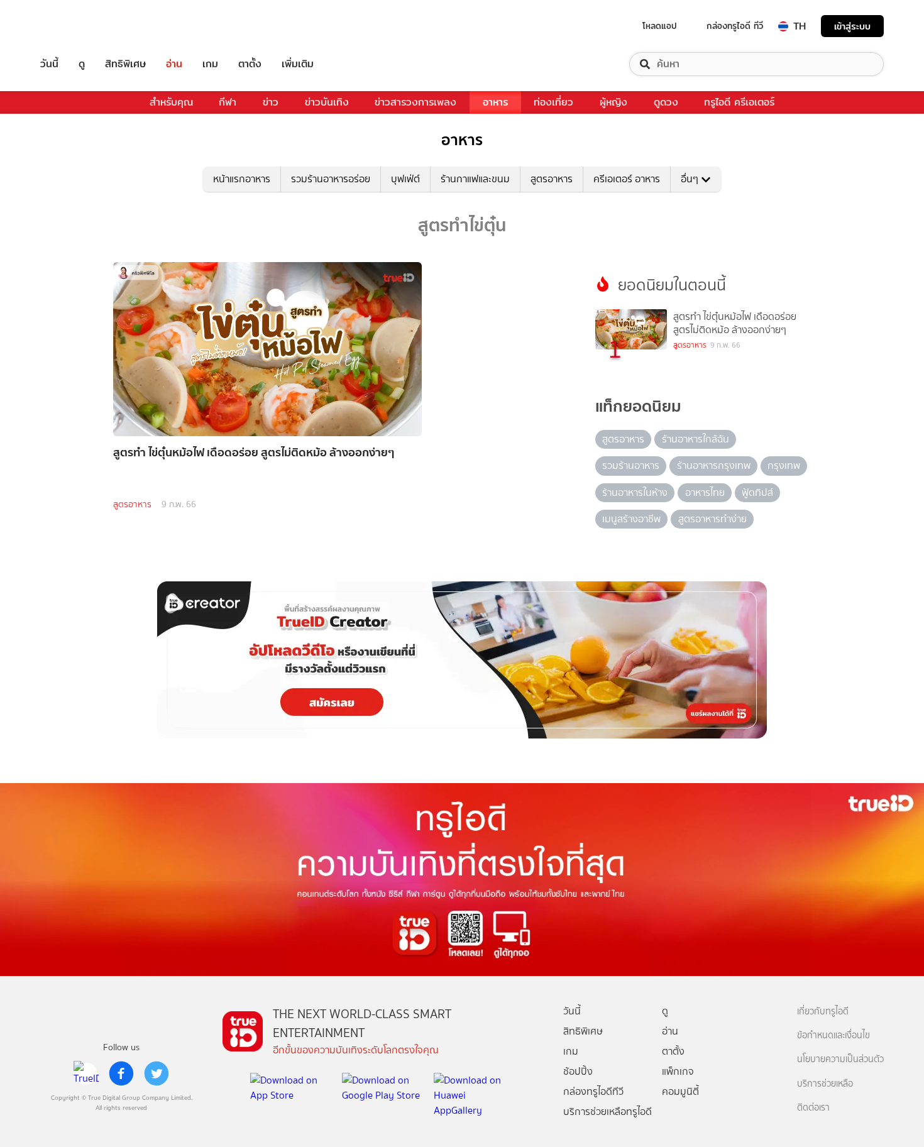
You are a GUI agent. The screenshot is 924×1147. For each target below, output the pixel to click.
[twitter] (156, 1073)
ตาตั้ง (249, 64)
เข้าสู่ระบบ (852, 26)
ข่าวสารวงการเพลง (415, 102)
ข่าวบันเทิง (327, 102)
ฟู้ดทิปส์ (757, 492)
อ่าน (174, 64)
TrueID (78, 26)
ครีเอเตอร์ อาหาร (626, 179)
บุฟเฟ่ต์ (405, 179)
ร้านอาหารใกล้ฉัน (695, 439)
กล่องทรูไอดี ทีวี (735, 25)
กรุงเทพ (783, 465)
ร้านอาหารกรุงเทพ (714, 465)
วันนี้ (49, 64)
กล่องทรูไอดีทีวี (593, 1091)
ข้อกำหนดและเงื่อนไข (833, 1035)
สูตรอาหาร (552, 179)
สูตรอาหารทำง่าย (712, 519)
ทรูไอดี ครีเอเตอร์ (739, 102)
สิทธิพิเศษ (125, 64)
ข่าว (270, 102)
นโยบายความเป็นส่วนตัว (840, 1059)
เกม (210, 64)
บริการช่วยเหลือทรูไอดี (607, 1111)
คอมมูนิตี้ (680, 1091)
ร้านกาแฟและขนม (475, 179)
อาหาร (495, 102)
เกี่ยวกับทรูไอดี (823, 1011)
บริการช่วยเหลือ (825, 1083)
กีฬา (227, 102)
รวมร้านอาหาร (630, 465)
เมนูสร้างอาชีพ (631, 519)
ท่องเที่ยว (553, 102)
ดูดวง (666, 102)
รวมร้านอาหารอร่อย (330, 179)
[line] (86, 1073)
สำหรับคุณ (171, 102)
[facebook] (121, 1073)
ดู (82, 64)
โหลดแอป (659, 25)
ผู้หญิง (613, 102)
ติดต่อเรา (813, 1107)
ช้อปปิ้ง (578, 1071)
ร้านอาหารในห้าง (635, 492)
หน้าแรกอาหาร (241, 179)
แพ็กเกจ (678, 1071)
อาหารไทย (705, 492)
